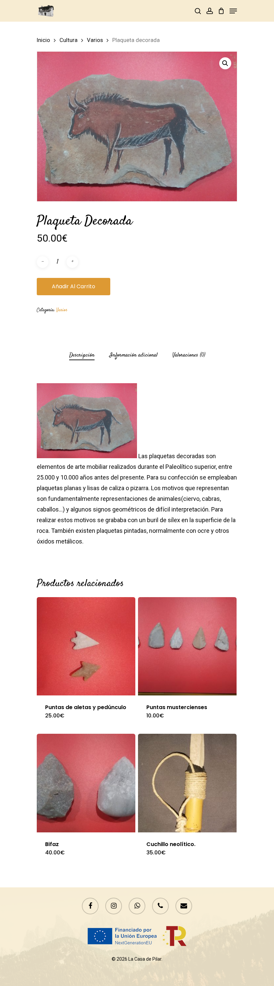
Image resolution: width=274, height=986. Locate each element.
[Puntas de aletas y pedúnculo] (86, 646)
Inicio (43, 40)
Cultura (68, 40)
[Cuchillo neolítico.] (187, 783)
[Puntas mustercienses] (187, 646)
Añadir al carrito (73, 286)
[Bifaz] (86, 783)
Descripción (82, 355)
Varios (95, 40)
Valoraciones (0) (188, 355)
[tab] (81, 355)
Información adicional (133, 355)
